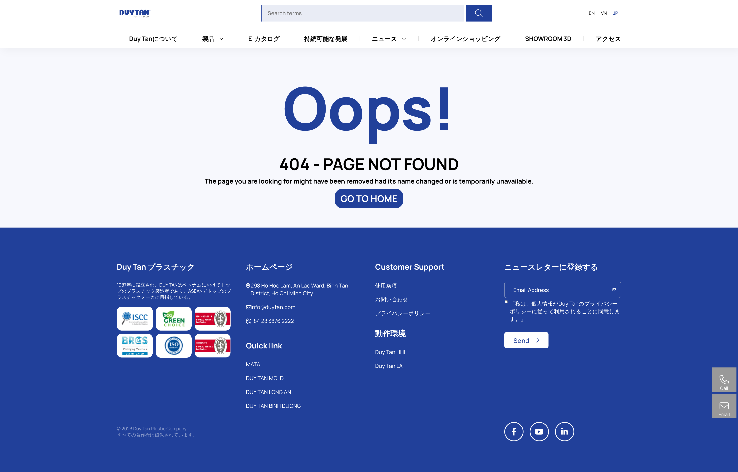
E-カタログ (264, 38)
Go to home (369, 198)
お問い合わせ (391, 299)
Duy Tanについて (153, 38)
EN (592, 13)
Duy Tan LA (389, 365)
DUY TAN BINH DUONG (273, 405)
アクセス (608, 38)
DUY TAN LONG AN (268, 392)
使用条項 (386, 285)
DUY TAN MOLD (265, 378)
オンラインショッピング (465, 38)
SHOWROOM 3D (548, 38)
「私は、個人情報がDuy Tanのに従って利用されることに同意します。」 (565, 311)
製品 (208, 38)
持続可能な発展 (325, 38)
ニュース (384, 38)
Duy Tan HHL (390, 352)
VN (604, 13)
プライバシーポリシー (402, 313)
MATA (253, 364)
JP (615, 13)
